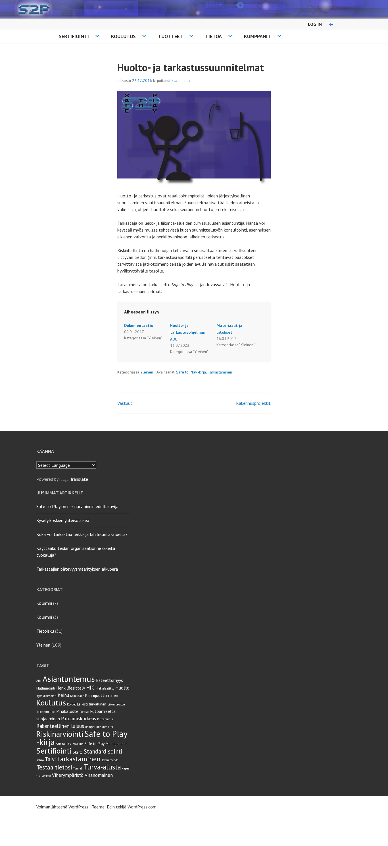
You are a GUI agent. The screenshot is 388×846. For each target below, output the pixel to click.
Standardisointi (103, 751)
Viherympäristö (68, 775)
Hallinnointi (45, 688)
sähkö (40, 760)
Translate (79, 479)
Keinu (63, 695)
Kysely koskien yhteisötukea (62, 520)
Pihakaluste (67, 711)
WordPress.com (142, 807)
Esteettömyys (109, 680)
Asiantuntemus (69, 679)
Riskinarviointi (59, 734)
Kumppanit (257, 36)
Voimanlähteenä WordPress (62, 807)
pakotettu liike (45, 712)
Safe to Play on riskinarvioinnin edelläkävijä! (78, 506)
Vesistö (46, 776)
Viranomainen (99, 775)
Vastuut (124, 403)
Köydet (71, 704)
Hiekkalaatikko (105, 688)
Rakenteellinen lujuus (60, 726)
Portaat (84, 712)
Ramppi (90, 727)
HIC (90, 687)
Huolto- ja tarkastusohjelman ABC (187, 332)
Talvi (50, 759)
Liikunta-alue (116, 704)
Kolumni (44, 603)
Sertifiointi (74, 36)
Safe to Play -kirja (191, 372)
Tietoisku (45, 631)
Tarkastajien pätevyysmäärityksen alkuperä (77, 569)
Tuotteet (170, 36)
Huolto (122, 688)
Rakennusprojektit (253, 403)
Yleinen (146, 372)
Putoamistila (105, 719)
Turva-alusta (102, 766)
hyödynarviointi (46, 696)
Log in (315, 24)
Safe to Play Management (105, 743)
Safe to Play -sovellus (69, 744)
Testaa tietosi (54, 767)
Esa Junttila (181, 80)
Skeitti (78, 752)
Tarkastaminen (220, 372)
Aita (38, 681)
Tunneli (78, 768)
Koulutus (123, 36)
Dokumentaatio (138, 325)
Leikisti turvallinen (91, 704)
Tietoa (213, 36)
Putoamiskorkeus (78, 718)
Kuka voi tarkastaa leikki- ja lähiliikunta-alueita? (82, 534)
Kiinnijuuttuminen (101, 695)
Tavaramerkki (110, 760)
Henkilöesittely (70, 688)
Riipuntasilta (104, 727)
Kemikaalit (77, 696)
